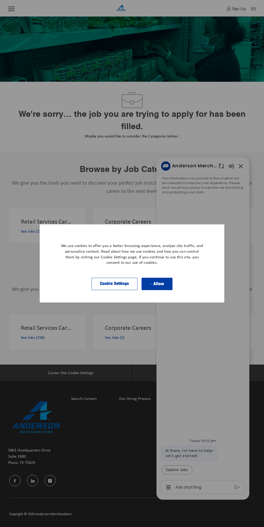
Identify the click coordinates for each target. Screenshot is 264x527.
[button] (115, 284)
